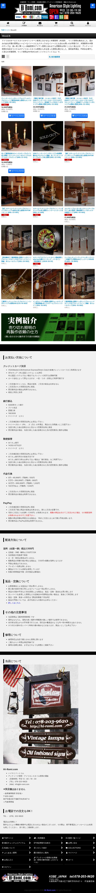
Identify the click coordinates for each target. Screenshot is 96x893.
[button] (3, 5)
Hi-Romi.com (50, 890)
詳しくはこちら (14, 603)
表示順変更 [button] (55, 57)
